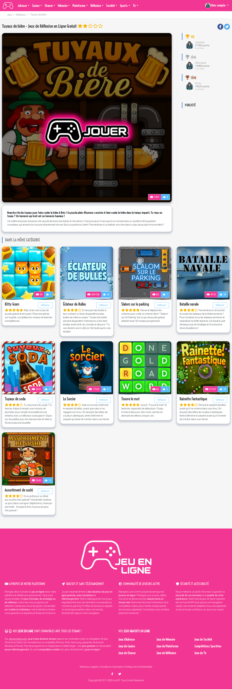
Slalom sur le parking (135, 304)
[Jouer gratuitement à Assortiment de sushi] (28, 458)
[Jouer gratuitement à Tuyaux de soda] (28, 367)
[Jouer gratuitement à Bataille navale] (203, 272)
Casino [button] (36, 6)
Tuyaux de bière (38, 14)
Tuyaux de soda (15, 399)
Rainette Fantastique (193, 399)
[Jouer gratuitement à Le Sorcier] (86, 367)
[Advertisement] (206, 161)
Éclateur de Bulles (74, 304)
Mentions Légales (89, 666)
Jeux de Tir (200, 653)
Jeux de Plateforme (167, 646)
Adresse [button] (22, 6)
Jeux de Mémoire (166, 639)
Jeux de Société (203, 639)
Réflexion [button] (96, 6)
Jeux (9, 14)
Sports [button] (124, 6)
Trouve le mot (130, 399)
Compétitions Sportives (207, 646)
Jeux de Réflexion (166, 653)
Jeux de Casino (127, 646)
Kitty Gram (12, 304)
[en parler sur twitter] (119, 674)
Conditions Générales (111, 666)
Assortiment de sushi (19, 490)
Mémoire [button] (62, 6)
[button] (217, 6)
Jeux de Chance (127, 653)
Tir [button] (134, 6)
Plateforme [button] (79, 6)
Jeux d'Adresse (127, 639)
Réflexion (21, 14)
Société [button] (110, 6)
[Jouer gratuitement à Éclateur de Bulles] (86, 272)
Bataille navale (189, 304)
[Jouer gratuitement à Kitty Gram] (28, 272)
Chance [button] (49, 6)
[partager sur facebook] (112, 674)
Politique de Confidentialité (138, 666)
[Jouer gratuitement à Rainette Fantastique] (203, 367)
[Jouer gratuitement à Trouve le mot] (145, 367)
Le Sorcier (69, 399)
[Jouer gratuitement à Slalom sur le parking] (145, 272)
